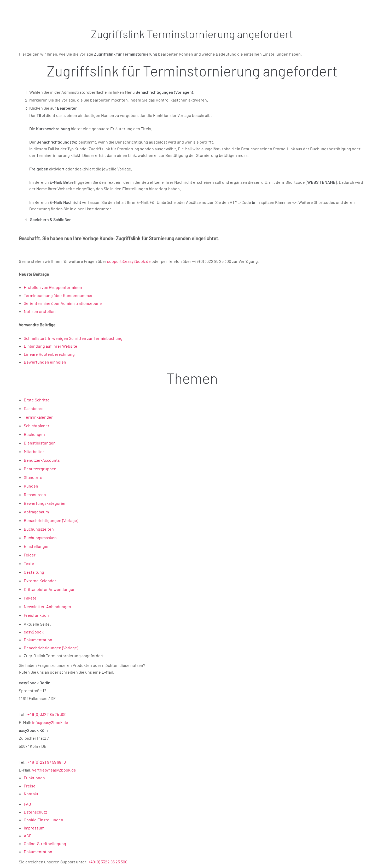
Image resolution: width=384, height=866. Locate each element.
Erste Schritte (37, 399)
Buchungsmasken (40, 537)
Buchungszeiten (39, 528)
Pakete (30, 597)
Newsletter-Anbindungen (47, 606)
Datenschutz (35, 811)
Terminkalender (38, 416)
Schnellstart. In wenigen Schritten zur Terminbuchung (73, 338)
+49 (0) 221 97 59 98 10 (46, 762)
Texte (29, 563)
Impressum (34, 827)
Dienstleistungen (40, 442)
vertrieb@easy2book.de (54, 769)
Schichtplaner (36, 425)
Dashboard (34, 408)
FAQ (27, 804)
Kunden (31, 485)
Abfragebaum (36, 511)
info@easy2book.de (50, 722)
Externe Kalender (40, 580)
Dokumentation (38, 851)
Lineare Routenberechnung (49, 354)
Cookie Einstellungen (43, 819)
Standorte (33, 477)
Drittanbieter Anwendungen (49, 589)
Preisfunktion (36, 615)
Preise (30, 785)
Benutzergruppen (40, 468)
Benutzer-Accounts (42, 460)
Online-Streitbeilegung (45, 843)
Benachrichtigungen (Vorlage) (51, 520)
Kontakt (31, 793)
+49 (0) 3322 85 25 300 (47, 714)
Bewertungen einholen (45, 361)
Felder (30, 554)
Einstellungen (37, 546)
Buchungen (34, 434)
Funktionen (34, 777)
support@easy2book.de (129, 261)
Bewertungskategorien (45, 503)
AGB (28, 835)
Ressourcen (35, 494)
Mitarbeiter (34, 451)
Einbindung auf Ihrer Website (50, 345)
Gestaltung (34, 572)
